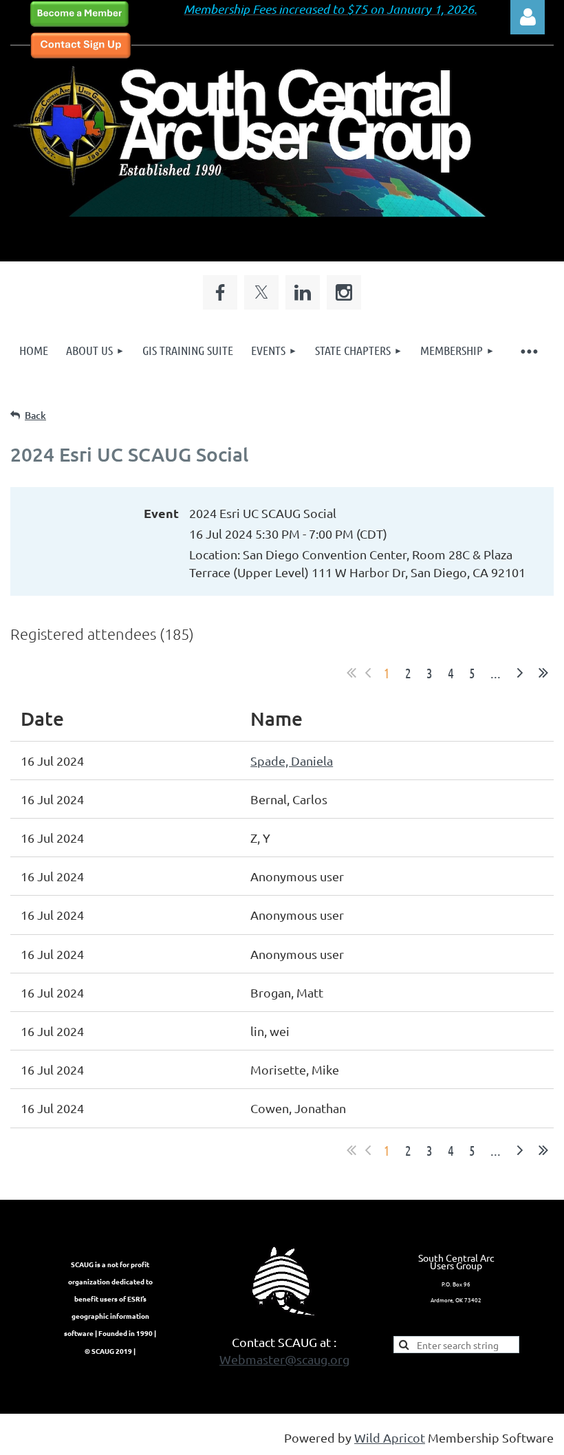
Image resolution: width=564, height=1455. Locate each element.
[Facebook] (220, 292)
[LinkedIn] (302, 292)
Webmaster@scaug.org (284, 1359)
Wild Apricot (389, 1437)
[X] (261, 292)
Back (35, 415)
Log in (527, 17)
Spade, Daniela (291, 760)
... (495, 673)
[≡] (528, 350)
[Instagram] (344, 292)
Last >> (543, 673)
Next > (520, 673)
